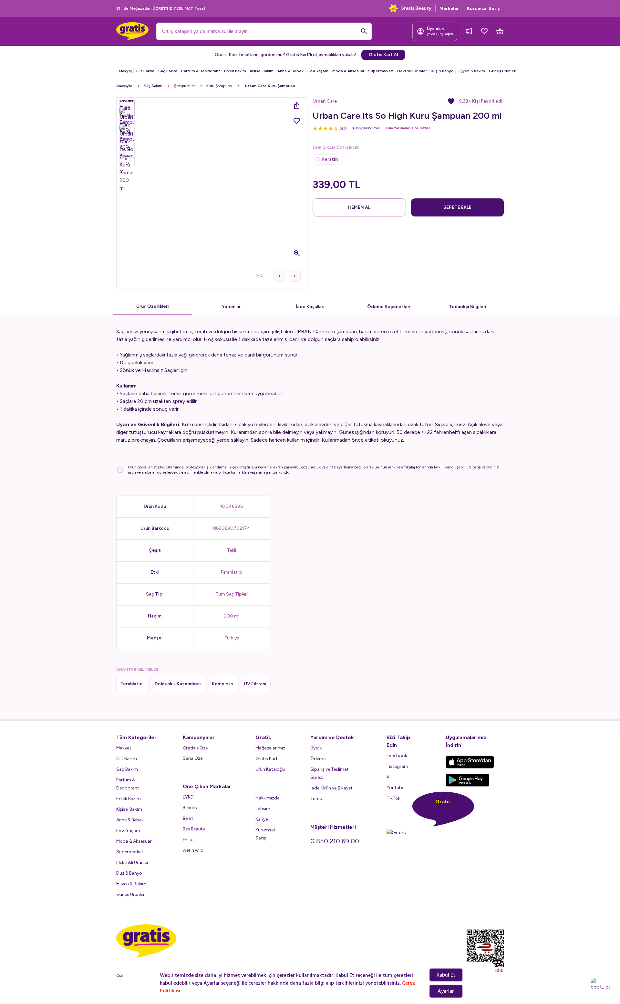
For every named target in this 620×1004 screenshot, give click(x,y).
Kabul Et (446, 975)
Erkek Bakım (235, 71)
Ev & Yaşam (317, 71)
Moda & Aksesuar (348, 71)
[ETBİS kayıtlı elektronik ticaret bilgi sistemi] (485, 951)
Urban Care (325, 101)
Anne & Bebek (290, 71)
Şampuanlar (184, 86)
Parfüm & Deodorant (200, 71)
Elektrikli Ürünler (412, 71)
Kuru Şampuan (219, 86)
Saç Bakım (167, 71)
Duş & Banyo (442, 71)
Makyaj (125, 71)
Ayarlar (446, 991)
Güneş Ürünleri (502, 71)
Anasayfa (124, 86)
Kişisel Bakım (262, 71)
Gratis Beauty (415, 8)
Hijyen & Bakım (471, 71)
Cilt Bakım (145, 71)
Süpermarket (380, 71)
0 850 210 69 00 (334, 841)
